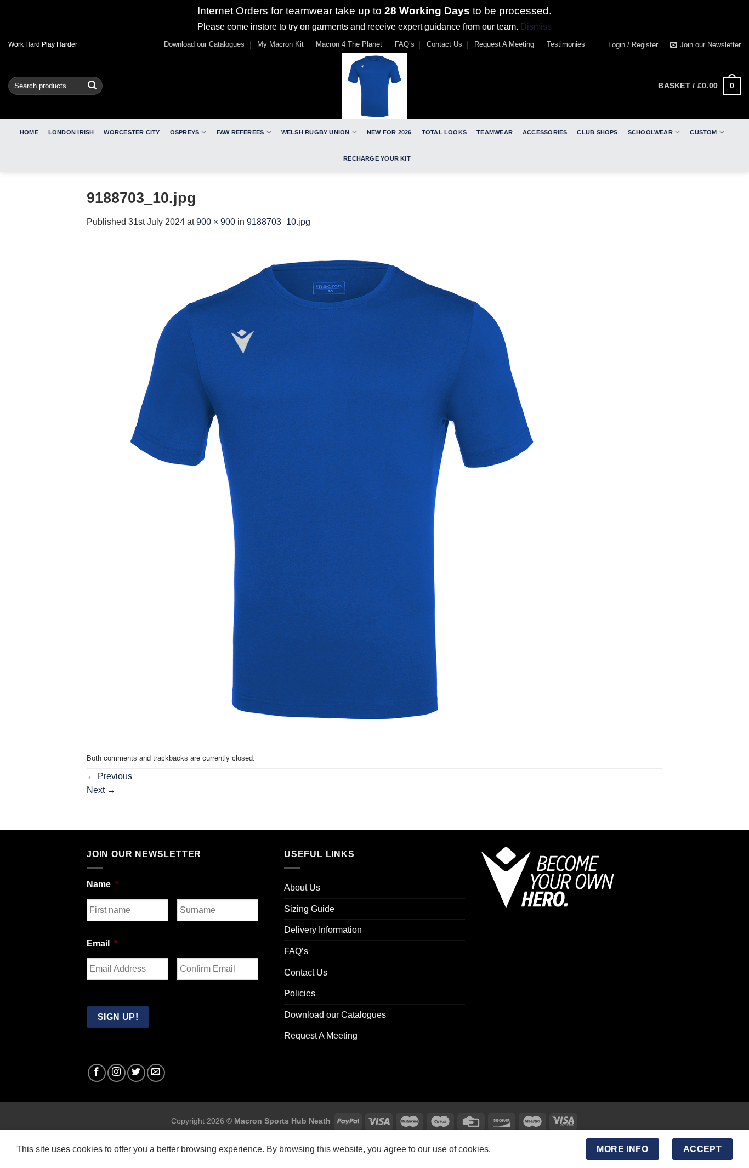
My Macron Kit (280, 44)
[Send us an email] (156, 1073)
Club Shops (597, 132)
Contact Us (444, 44)
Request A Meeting (504, 44)
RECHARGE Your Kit (377, 158)
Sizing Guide (309, 909)
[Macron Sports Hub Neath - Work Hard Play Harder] (374, 86)
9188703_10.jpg (278, 221)
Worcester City (132, 132)
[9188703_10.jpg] (333, 488)
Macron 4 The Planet (349, 44)
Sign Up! (118, 1017)
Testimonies (566, 44)
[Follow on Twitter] (136, 1073)
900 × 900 (215, 221)
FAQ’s (405, 44)
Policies (299, 993)
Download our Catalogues (204, 44)
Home (29, 132)
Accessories (545, 132)
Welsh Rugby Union (315, 132)
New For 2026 (389, 132)
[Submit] (92, 86)
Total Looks (444, 132)
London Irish (71, 132)
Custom (703, 132)
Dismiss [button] (536, 26)
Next (101, 790)
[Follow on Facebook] (97, 1073)
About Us (302, 887)
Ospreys (185, 132)
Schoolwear (650, 132)
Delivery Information (323, 929)
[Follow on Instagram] (116, 1073)
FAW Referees (240, 132)
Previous (109, 776)
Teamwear (494, 132)
